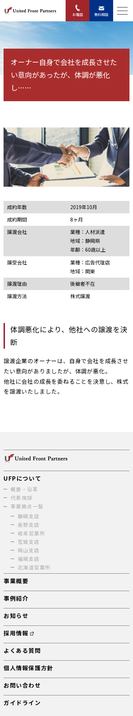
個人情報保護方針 (29, 667)
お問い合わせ (22, 685)
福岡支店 (29, 558)
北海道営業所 (34, 567)
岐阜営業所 (31, 533)
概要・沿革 (24, 489)
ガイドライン (22, 702)
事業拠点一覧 (27, 506)
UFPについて (22, 478)
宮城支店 (29, 541)
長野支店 (29, 524)
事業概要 (16, 580)
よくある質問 (22, 650)
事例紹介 (16, 598)
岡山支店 (29, 550)
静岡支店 (29, 516)
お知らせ (16, 615)
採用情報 (16, 633)
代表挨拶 (22, 497)
